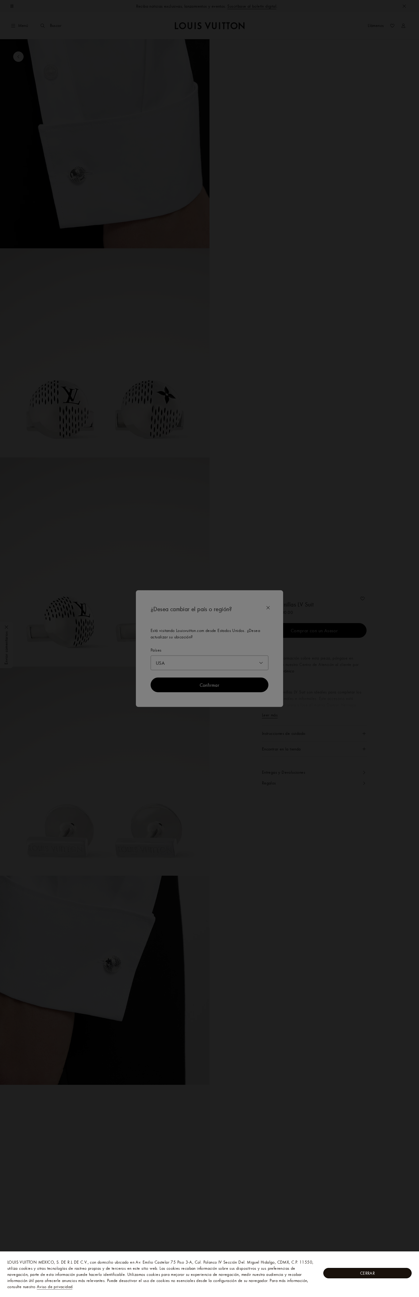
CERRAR (367, 1273)
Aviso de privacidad (55, 1286)
